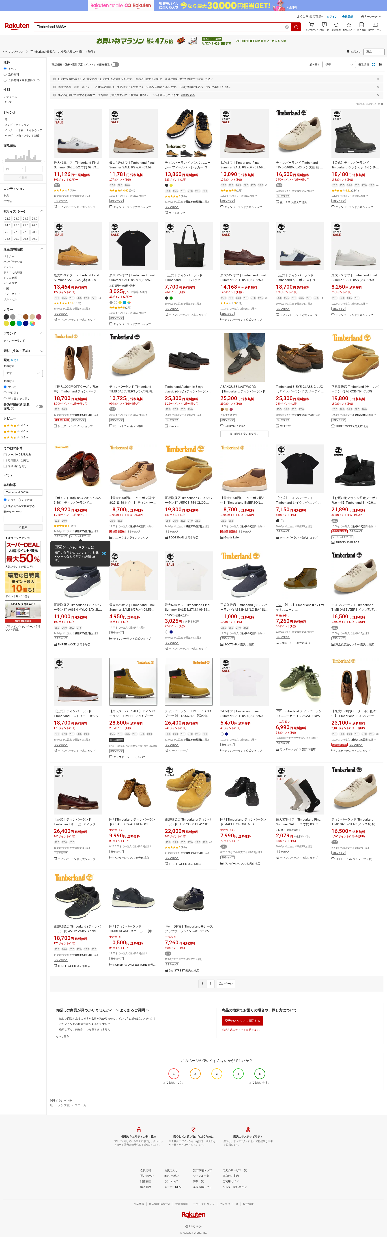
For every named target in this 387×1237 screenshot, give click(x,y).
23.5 (25, 218)
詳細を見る (188, 95)
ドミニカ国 (10, 277)
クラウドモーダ (178, 750)
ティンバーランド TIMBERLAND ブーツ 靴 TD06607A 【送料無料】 (188, 715)
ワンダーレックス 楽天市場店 (298, 749)
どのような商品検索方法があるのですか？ (84, 1024)
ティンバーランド (14, 340)
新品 (6, 195)
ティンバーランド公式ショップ (76, 207)
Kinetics (173, 426)
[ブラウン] (25, 317)
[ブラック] (6, 317)
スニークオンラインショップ (130, 537)
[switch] (40, 406)
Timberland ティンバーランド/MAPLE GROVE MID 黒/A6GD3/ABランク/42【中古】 (243, 824)
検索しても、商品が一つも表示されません (84, 1029)
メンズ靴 (64, 1105)
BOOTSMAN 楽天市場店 (183, 537)
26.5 (7, 232)
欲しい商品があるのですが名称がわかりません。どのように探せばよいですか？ (107, 1018)
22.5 (7, 218)
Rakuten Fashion (234, 426)
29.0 (16, 238)
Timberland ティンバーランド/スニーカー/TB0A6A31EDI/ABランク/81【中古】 (299, 715)
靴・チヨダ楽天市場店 (293, 202)
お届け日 (9, 381)
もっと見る (62, 1036)
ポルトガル (10, 299)
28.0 (34, 232)
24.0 (34, 218)
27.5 (25, 232)
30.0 (34, 238)
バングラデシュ (13, 261)
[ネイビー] (25, 323)
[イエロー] (6, 323)
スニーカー (82, 1105)
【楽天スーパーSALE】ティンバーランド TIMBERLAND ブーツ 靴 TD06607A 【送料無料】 (133, 715)
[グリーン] (12, 323)
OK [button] (104, 553)
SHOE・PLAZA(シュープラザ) (353, 859)
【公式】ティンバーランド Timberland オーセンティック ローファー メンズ (77, 824)
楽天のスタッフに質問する (242, 1020)
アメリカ (9, 267)
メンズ (8, 102)
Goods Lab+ (231, 537)
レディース (10, 96)
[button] (371, 17)
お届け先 (9, 366)
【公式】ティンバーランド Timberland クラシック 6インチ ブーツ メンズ (353, 167)
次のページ (226, 983)
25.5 (25, 225)
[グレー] (12, 317)
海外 (16, 360)
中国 (6, 288)
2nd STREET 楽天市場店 (295, 643)
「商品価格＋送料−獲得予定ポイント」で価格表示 (79, 64)
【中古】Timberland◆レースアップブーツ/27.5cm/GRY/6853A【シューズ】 (189, 931)
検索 (24, 177)
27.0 (16, 232)
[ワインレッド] (38, 317)
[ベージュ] (32, 317)
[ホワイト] (19, 317)
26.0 (34, 225)
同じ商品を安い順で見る (244, 434)
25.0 (16, 225)
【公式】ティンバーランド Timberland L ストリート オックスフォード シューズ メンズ (78, 715)
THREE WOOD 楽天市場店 (351, 426)
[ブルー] (19, 323)
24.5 (7, 225)
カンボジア (10, 283)
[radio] (5, 68)
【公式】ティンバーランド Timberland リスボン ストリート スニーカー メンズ (299, 279)
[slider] (3, 161)
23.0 (16, 218)
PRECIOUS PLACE (347, 542)
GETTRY (285, 426)
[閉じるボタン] (378, 79)
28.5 (7, 238)
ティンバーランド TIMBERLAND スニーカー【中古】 (130, 931)
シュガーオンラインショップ (75, 426)
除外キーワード (13, 511)
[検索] (296, 26)
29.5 (25, 238)
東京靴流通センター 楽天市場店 (354, 644)
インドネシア (12, 294)
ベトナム (9, 256)
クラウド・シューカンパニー (130, 757)
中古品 (8, 201)
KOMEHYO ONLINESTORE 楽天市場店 (135, 964)
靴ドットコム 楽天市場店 (128, 426)
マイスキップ (177, 213)
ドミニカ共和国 (13, 272)
